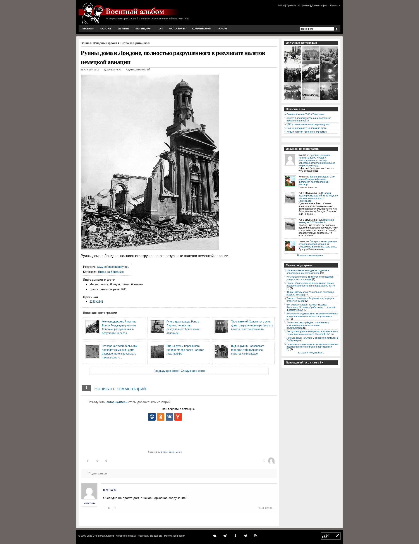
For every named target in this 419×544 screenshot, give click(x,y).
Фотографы (177, 28)
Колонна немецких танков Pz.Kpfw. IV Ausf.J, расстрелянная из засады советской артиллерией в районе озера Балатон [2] (317, 160)
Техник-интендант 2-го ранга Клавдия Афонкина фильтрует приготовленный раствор (317, 180)
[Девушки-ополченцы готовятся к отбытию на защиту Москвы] (293, 81)
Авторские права (125, 535)
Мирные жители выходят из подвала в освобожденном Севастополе (308, 271)
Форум (222, 28)
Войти (281, 5)
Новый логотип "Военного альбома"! (307, 131)
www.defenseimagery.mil (112, 266)
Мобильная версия (174, 535)
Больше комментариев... (311, 255)
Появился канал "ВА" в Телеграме (305, 114)
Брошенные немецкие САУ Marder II (316, 221)
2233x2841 (96, 301)
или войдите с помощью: (179, 409)
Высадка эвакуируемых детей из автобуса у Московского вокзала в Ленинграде (318, 197)
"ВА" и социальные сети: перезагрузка (308, 124)
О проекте (303, 5)
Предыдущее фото (166, 370)
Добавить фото (319, 5)
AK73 (118, 69)
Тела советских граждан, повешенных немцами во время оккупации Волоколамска (308, 325)
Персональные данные (149, 535)
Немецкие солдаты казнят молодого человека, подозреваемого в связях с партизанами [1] (312, 316)
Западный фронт (105, 43)
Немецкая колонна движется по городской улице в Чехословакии (310, 278)
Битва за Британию (134, 43)
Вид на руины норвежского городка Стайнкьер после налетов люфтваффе (247, 349)
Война (85, 43)
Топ (160, 28)
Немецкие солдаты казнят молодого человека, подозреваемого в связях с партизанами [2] (312, 347)
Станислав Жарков (103, 535)
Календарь (143, 28)
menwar (110, 489)
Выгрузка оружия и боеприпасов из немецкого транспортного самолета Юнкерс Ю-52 (312, 332)
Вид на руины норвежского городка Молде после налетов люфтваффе (185, 349)
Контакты (335, 5)
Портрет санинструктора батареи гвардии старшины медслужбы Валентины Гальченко (318, 244)
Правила (291, 5)
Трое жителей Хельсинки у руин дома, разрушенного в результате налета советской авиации (252, 325)
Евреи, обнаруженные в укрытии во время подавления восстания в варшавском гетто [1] (311, 286)
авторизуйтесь (116, 402)
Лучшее (123, 28)
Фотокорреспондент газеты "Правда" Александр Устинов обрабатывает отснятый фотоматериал (311, 307)
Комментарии (201, 28)
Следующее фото (193, 370)
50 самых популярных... (311, 352)
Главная (88, 28)
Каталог (106, 28)
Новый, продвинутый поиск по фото (306, 128)
